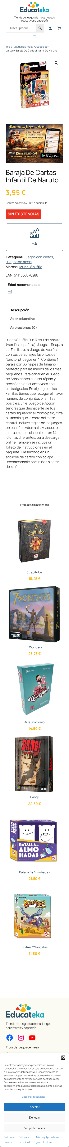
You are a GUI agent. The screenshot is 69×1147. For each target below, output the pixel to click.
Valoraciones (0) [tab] (23, 327)
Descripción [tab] (19, 310)
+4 (34, 243)
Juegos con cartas (38, 257)
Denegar (34, 1117)
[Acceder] (50, 28)
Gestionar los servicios (33, 1096)
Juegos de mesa (23, 46)
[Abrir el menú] (34, 37)
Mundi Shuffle (30, 266)
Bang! (34, 797)
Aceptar (34, 1107)
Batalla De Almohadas (34, 872)
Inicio (9, 46)
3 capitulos (34, 572)
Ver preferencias (34, 1128)
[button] (63, 1058)
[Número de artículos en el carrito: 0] (59, 28)
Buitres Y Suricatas (34, 947)
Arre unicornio (34, 722)
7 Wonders (34, 647)
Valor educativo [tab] (22, 318)
